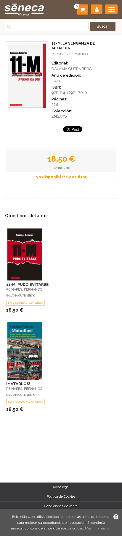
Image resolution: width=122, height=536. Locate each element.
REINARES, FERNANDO (70, 54)
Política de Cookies (61, 496)
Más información (98, 528)
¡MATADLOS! (18, 383)
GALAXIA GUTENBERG (72, 69)
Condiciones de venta (61, 506)
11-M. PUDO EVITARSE (27, 284)
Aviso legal (61, 487)
